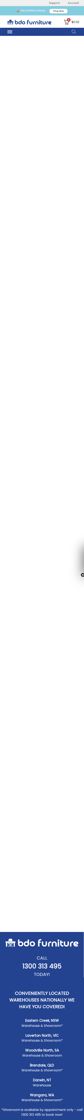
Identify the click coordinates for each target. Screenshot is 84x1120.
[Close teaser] (79, 575)
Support (54, 3)
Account (73, 3)
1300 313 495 (42, 966)
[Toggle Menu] (9, 31)
